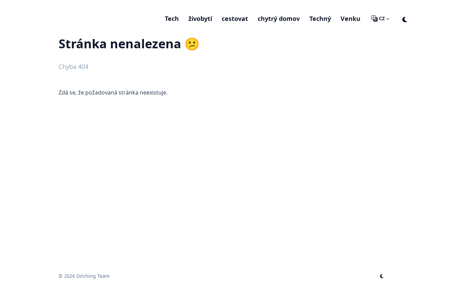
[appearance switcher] (405, 18)
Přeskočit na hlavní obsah (101, 6)
